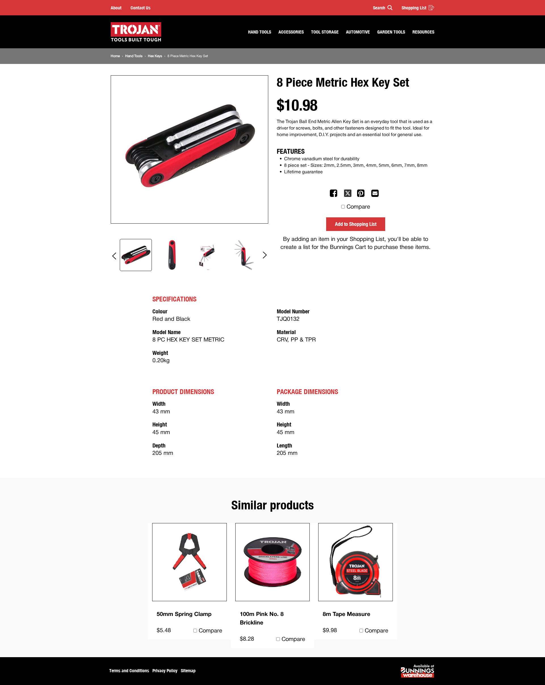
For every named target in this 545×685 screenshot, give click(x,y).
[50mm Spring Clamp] (189, 562)
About (116, 8)
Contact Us (140, 8)
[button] (380, 7)
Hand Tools (259, 32)
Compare (358, 207)
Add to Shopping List (355, 224)
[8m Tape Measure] (355, 562)
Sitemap (188, 670)
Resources (423, 32)
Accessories (291, 32)
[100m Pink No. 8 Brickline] (272, 562)
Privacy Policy (164, 670)
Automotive (358, 32)
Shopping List (414, 8)
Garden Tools (391, 32)
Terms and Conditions (129, 670)
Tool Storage (325, 32)
